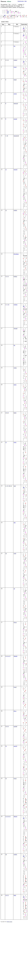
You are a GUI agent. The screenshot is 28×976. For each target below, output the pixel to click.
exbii (15, 553)
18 (9, 486)
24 (6, 553)
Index (25, 1)
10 (7, 135)
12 (6, 210)
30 (8, 726)
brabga (15, 276)
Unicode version (21, 1)
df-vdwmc (16, 254)
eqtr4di (15, 726)
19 (6, 412)
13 (6, 276)
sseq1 (15, 384)
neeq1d (15, 169)
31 (6, 746)
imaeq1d (16, 103)
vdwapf (15, 328)
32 (6, 778)
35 (8, 895)
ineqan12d (16, 135)
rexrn (15, 442)
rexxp (15, 778)
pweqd (15, 119)
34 (6, 854)
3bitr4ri (15, 656)
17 (7, 486)
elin (14, 522)
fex (14, 46)
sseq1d (15, 746)
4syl (15, 486)
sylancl (15, 60)
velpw (15, 367)
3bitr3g (15, 816)
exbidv (15, 210)
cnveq (15, 93)
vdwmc (9, 1)
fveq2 (15, 67)
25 (6, 656)
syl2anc (15, 304)
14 (8, 276)
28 (8, 816)
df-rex (15, 622)
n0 (14, 588)
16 (6, 895)
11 (6, 169)
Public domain (9, 921)
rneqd (15, 79)
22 (11, 486)
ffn (14, 345)
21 (6, 442)
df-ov (15, 711)
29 (6, 726)
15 (8, 304)
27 (9, 656)
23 (6, 816)
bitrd (15, 895)
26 (8, 656)
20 (8, 412)
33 (9, 816)
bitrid (15, 412)
